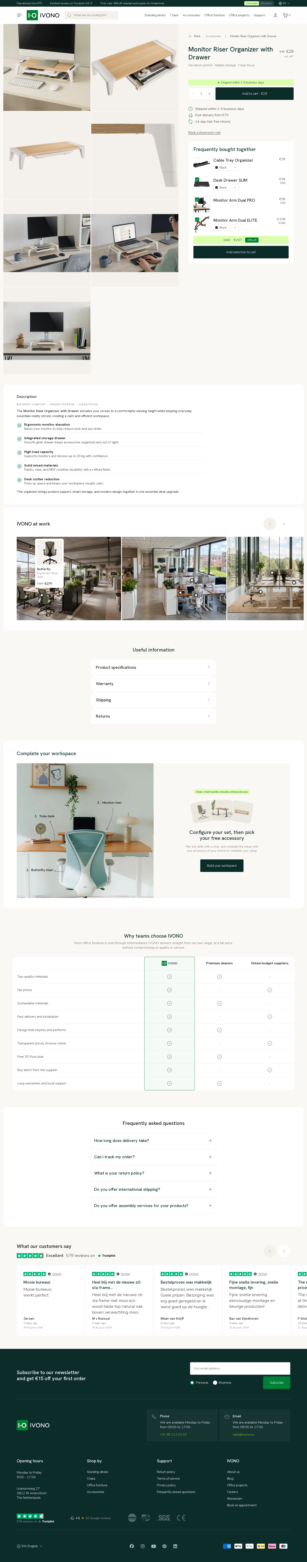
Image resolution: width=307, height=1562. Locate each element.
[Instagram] (143, 1546)
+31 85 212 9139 (173, 1434)
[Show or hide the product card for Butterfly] (42, 595)
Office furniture (214, 15)
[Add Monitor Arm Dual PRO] (201, 204)
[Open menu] (19, 15)
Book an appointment (242, 1505)
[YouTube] (153, 1546)
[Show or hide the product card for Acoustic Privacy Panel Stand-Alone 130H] (272, 573)
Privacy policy (166, 1485)
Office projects (239, 15)
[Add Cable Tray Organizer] (201, 164)
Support (259, 15)
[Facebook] (132, 1546)
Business (266, 3)
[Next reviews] (284, 524)
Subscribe (277, 1382)
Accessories (191, 15)
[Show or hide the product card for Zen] (196, 595)
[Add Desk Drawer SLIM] (201, 184)
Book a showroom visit (204, 133)
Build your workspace (222, 865)
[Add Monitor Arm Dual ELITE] (201, 224)
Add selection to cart (241, 252)
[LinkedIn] (175, 1546)
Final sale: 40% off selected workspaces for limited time (132, 3)
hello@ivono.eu (243, 1434)
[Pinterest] (164, 1546)
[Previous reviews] (270, 524)
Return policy (166, 1472)
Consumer (251, 3)
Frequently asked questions (176, 1492)
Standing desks (155, 15)
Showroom (234, 1498)
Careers (232, 1492)
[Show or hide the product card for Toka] (180, 593)
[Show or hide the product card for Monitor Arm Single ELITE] (192, 580)
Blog (230, 1478)
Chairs (174, 15)
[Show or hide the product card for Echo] (60, 593)
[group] (153, 578)
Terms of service (168, 1478)
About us (233, 1472)
